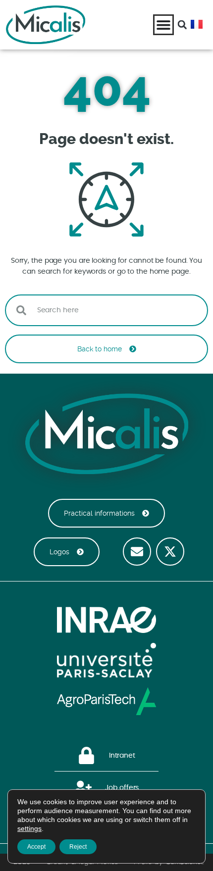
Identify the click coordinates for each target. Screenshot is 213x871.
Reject (78, 846)
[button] (182, 24)
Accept (36, 846)
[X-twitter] (170, 551)
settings (29, 828)
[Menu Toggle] (163, 24)
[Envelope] (137, 551)
